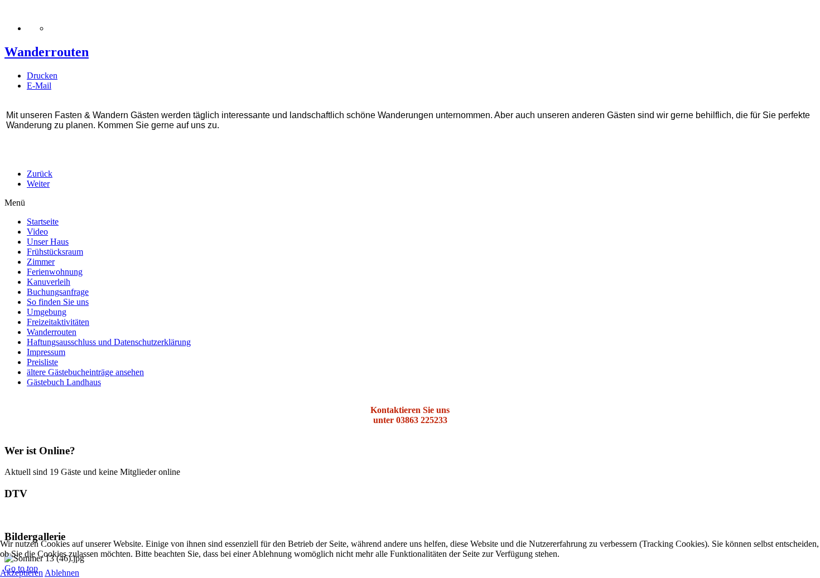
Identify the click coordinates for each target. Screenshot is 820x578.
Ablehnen (62, 572)
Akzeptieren (21, 572)
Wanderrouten (46, 52)
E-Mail (39, 85)
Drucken (42, 75)
